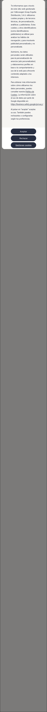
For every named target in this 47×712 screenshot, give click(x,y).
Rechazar (23, 138)
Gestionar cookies (24, 145)
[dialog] (23, 356)
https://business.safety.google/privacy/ (27, 104)
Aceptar (23, 131)
